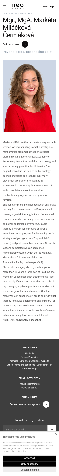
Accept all (29, 458)
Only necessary (29, 464)
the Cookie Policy (19, 451)
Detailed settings (29, 469)
